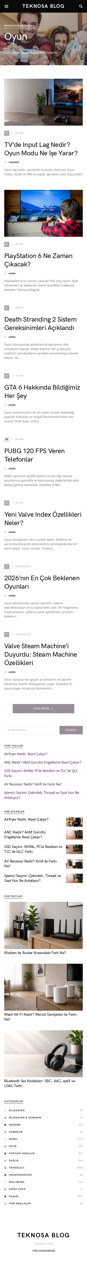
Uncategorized (20, 1174)
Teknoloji (16, 1167)
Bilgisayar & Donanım (25, 1117)
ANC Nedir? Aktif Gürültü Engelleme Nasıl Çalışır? (42, 762)
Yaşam (14, 1196)
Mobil (13, 1139)
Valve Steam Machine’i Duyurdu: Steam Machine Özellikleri (40, 654)
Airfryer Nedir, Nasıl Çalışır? (26, 754)
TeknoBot (13, 162)
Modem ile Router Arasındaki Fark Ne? (35, 953)
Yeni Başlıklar (20, 1203)
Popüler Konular (22, 1153)
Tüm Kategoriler (43, 1250)
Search (71, 730)
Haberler (16, 1132)
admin (11, 273)
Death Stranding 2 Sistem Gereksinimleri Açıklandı (40, 323)
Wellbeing (16, 1182)
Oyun (12, 1146)
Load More (41, 708)
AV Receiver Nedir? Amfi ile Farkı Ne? (33, 784)
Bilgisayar (17, 1110)
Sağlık (14, 1160)
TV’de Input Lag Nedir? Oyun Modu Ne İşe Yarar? (41, 149)
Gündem (15, 1124)
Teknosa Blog (43, 6)
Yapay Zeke (17, 1189)
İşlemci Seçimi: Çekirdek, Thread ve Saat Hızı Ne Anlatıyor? (32, 878)
